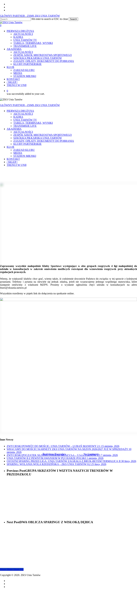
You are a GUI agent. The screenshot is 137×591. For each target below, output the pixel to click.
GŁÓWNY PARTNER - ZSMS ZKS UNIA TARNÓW (30, 15)
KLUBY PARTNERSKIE (27, 143)
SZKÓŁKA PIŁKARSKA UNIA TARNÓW (37, 137)
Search (73, 19)
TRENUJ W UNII (16, 165)
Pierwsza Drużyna (68, 437)
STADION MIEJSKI (24, 156)
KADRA (18, 116)
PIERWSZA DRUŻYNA (20, 110)
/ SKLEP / (12, 162)
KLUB (10, 146)
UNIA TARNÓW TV (25, 119)
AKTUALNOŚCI (23, 113)
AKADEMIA (14, 128)
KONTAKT (13, 159)
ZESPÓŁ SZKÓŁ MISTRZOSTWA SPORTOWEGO (42, 134)
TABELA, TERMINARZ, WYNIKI (33, 122)
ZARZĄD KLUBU (24, 150)
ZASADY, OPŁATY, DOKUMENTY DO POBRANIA (43, 140)
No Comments (91, 454)
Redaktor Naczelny (54, 454)
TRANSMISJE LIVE (25, 125)
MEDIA (17, 153)
